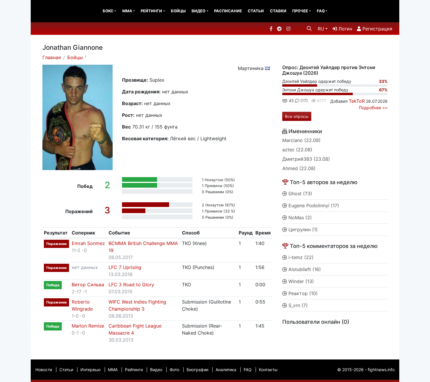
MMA (127, 10)
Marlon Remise (88, 326)
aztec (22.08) (297, 150)
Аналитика (226, 369)
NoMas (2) (299, 217)
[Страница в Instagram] (288, 29)
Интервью (90, 369)
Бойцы (178, 10)
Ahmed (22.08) (299, 168)
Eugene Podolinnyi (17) (313, 205)
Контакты (268, 369)
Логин (344, 29)
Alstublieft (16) (304, 269)
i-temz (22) (300, 257)
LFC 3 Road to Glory (131, 284)
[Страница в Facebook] (271, 29)
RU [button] (321, 29)
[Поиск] (309, 28)
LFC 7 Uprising (125, 267)
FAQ (321, 10)
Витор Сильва (88, 284)
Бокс (108, 10)
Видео (198, 10)
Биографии (197, 369)
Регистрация (376, 29)
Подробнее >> (373, 107)
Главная (51, 57)
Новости (43, 369)
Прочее (300, 10)
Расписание (228, 10)
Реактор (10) (302, 293)
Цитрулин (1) (302, 229)
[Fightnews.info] (54, 11)
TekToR (357, 101)
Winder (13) (300, 281)
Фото (174, 369)
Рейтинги (151, 10)
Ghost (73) (299, 193)
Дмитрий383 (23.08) (306, 159)
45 (291, 100)
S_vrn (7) (297, 305)
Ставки (278, 10)
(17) (303, 100)
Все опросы (297, 116)
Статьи (256, 10)
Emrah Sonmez (88, 243)
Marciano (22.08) (301, 140)
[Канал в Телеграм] (279, 29)
